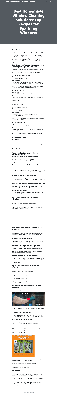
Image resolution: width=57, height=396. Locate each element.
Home (46, 1)
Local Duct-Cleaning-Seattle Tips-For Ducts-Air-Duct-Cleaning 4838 (20, 1)
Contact (50, 1)
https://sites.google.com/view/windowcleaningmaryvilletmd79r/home (27, 374)
